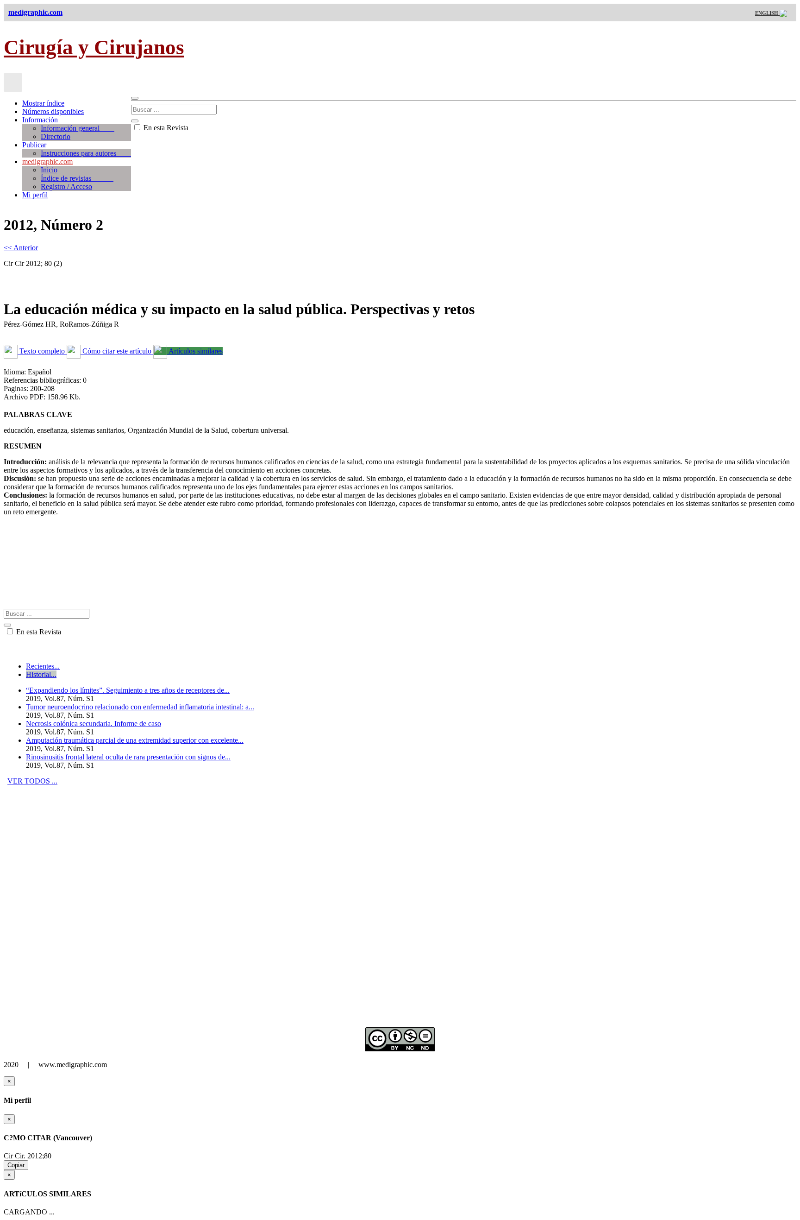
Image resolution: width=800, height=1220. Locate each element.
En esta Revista (165, 128)
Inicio (49, 170)
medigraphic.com (47, 161)
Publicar (34, 145)
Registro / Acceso (66, 186)
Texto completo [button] (42, 351)
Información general (77, 128)
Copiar (16, 1165)
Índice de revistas (77, 178)
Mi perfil (35, 195)
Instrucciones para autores (86, 153)
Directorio (55, 136)
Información (40, 120)
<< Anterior (21, 248)
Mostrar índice (43, 103)
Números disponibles (53, 111)
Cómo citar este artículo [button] (117, 351)
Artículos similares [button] (195, 351)
